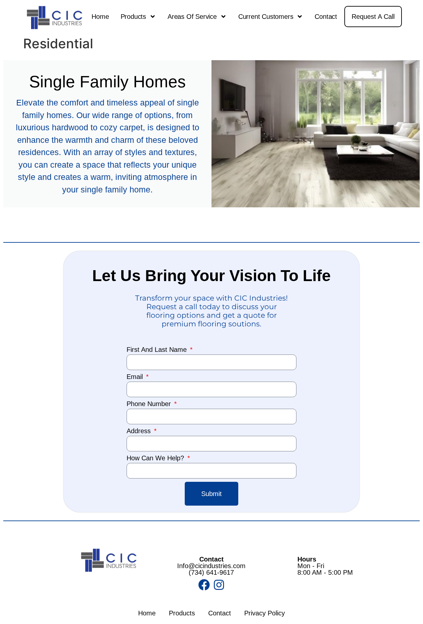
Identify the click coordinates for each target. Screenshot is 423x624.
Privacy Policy (264, 613)
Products (133, 16)
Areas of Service (192, 16)
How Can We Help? (156, 458)
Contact (326, 16)
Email (136, 376)
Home (100, 16)
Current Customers (265, 16)
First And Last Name (158, 349)
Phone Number (150, 403)
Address (140, 431)
